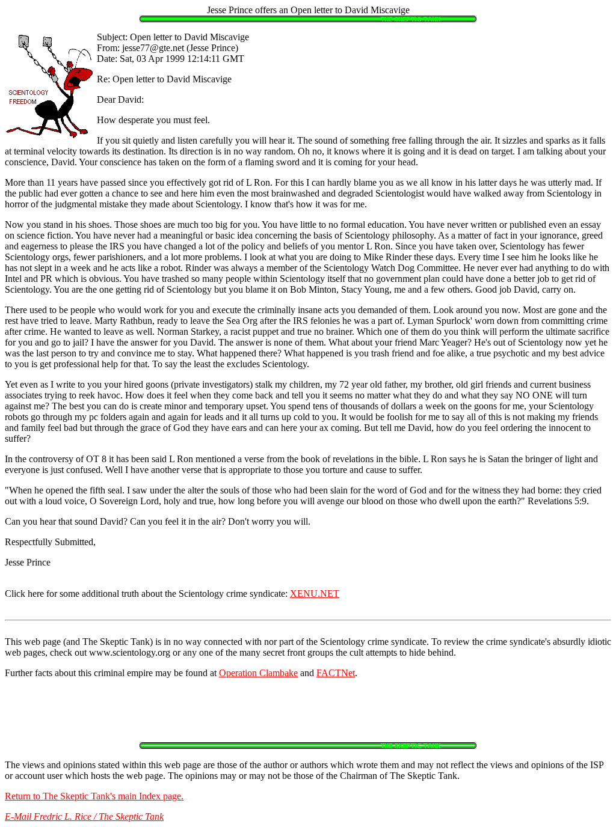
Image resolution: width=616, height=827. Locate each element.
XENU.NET (314, 593)
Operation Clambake (258, 673)
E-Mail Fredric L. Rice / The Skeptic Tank (84, 816)
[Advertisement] (308, 715)
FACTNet (335, 673)
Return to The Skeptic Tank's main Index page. (94, 796)
